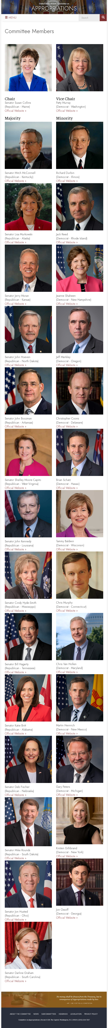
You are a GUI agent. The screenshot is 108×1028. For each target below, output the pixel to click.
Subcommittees (48, 1014)
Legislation (76, 1014)
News (36, 1014)
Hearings (63, 1014)
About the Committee (20, 1014)
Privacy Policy (91, 1014)
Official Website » (15, 111)
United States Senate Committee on (54, 7)
